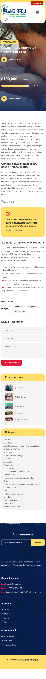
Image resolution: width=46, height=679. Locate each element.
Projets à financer (10, 500)
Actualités (7, 452)
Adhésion (8, 640)
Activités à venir (10, 443)
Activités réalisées (11, 449)
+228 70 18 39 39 (15, 588)
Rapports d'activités (11, 506)
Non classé (8, 497)
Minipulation (32, 306)
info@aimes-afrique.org (16, 584)
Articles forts (8, 462)
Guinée (6, 481)
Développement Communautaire (17, 471)
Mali (5, 490)
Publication (8, 503)
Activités (7, 439)
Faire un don (9, 636)
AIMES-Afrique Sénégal (13, 455)
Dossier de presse (10, 474)
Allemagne (7, 459)
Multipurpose (20, 311)
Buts (6, 622)
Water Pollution (9, 42)
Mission (7, 614)
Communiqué (9, 465)
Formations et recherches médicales (18, 478)
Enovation (18, 306)
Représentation (10, 645)
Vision (6, 609)
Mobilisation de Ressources (14, 494)
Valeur (6, 618)
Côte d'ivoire (8, 468)
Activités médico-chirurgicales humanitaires (21, 446)
